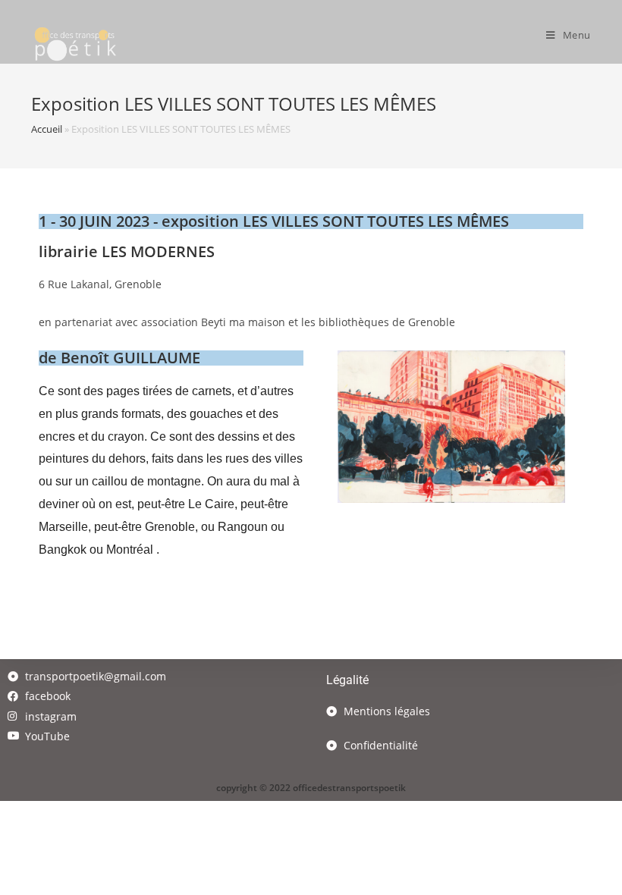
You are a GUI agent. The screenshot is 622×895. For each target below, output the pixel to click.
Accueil (46, 129)
